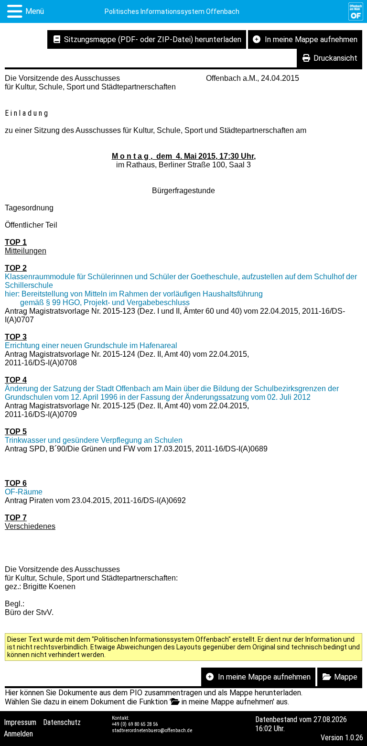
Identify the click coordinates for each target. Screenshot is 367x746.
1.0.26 (354, 737)
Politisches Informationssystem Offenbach (172, 11)
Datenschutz (62, 722)
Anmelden (18, 733)
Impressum (20, 722)
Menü (34, 11)
